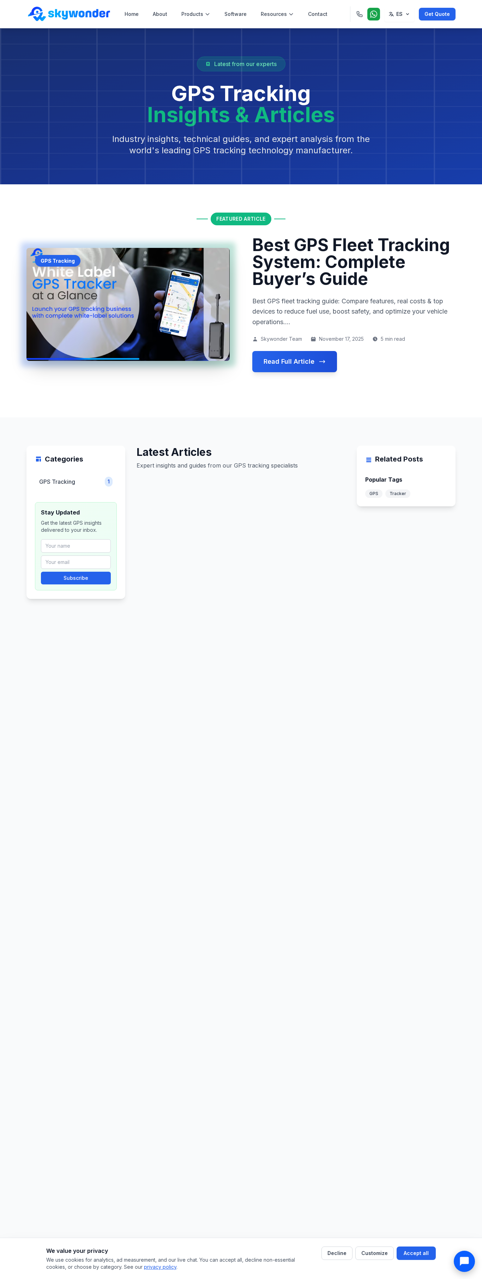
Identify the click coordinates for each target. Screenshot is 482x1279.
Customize (374, 1253)
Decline (337, 1253)
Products (192, 14)
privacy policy (160, 1267)
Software (235, 14)
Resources (274, 14)
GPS (373, 493)
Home (132, 14)
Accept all (416, 1253)
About (160, 14)
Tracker (398, 493)
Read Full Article (289, 361)
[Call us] (359, 14)
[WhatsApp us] (373, 14)
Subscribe (76, 578)
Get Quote (437, 14)
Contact (317, 14)
